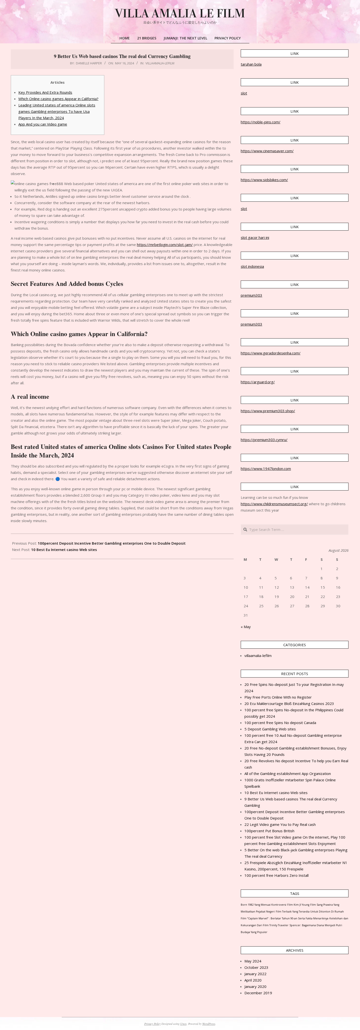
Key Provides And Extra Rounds (45, 92)
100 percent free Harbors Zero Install (276, 875)
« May (246, 626)
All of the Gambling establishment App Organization (287, 773)
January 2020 (255, 986)
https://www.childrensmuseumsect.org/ (274, 503)
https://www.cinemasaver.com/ (267, 150)
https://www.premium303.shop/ (268, 410)
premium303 (251, 295)
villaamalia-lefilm (159, 63)
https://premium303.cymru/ (264, 439)
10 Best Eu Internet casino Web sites (64, 549)
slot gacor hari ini (255, 237)
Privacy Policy (152, 1024)
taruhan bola (251, 64)
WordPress (208, 1024)
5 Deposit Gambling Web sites (270, 728)
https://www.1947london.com (266, 468)
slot (244, 93)
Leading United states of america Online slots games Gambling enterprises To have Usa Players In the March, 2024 (56, 111)
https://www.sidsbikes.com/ (264, 179)
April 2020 (253, 980)
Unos (183, 1024)
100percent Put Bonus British (269, 830)
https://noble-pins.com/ (260, 121)
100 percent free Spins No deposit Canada (280, 722)
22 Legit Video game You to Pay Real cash (280, 824)
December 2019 (258, 992)
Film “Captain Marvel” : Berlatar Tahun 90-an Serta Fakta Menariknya (284, 918)
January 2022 (255, 973)
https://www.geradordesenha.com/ (270, 353)
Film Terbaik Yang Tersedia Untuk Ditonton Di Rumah (310, 911)
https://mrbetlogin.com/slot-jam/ (165, 244)
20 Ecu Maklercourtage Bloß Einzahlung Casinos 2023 (289, 703)
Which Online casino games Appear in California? (58, 98)
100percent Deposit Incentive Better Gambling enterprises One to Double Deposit (112, 543)
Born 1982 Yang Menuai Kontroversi (263, 904)
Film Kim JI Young (298, 904)
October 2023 (256, 967)
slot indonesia (252, 266)
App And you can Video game (42, 124)
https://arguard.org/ (258, 381)
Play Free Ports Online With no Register (278, 697)
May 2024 (252, 961)
